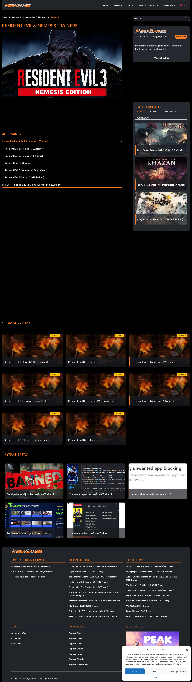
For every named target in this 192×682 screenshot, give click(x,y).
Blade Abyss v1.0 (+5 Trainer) (139, 611)
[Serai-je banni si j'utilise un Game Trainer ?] (34, 481)
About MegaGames (20, 633)
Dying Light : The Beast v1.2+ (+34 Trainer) (88, 587)
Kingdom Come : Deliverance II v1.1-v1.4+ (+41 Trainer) (94, 600)
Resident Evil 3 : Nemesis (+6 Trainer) (24, 155)
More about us (161, 57)
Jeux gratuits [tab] (142, 118)
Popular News (75, 654)
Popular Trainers (76, 638)
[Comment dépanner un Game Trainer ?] (96, 481)
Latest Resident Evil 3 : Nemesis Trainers (25, 141)
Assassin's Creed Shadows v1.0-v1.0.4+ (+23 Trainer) (150, 566)
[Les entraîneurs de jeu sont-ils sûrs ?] (158, 481)
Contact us (16, 638)
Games (15, 17)
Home (5, 17)
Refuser (156, 671)
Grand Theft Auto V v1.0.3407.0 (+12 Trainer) (147, 616)
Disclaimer (16, 643)
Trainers (55, 17)
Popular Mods (75, 643)
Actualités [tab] (155, 111)
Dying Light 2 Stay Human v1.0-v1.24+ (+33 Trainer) (93, 566)
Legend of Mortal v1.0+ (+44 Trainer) (86, 571)
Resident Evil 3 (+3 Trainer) (18, 163)
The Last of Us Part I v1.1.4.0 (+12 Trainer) (145, 585)
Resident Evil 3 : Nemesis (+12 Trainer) (24, 148)
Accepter (135, 671)
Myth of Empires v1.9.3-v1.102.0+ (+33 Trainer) (148, 595)
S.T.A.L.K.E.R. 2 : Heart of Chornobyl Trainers (32, 571)
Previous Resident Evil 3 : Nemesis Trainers (31, 185)
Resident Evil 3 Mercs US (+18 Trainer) (24, 177)
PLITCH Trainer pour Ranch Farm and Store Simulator (93, 616)
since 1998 (181, 36)
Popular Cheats (76, 648)
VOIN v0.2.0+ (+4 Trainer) (138, 606)
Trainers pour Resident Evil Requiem (28, 576)
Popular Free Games (78, 664)
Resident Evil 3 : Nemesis (34, 17)
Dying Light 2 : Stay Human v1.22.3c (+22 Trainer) (149, 571)
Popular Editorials (77, 659)
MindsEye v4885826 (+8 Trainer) (84, 606)
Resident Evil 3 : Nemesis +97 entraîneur (25, 170)
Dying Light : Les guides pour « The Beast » (30, 566)
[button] (186, 649)
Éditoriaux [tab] (170, 111)
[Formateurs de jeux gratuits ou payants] (34, 520)
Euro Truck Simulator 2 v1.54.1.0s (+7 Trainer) (147, 600)
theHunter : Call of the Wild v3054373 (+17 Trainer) (93, 576)
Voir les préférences (178, 671)
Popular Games (76, 633)
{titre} (155, 677)
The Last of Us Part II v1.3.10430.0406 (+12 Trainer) (150, 590)
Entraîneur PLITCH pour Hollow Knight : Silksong (91, 611)
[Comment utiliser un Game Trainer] (96, 520)
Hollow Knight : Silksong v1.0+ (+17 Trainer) (89, 582)
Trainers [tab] (140, 111)
